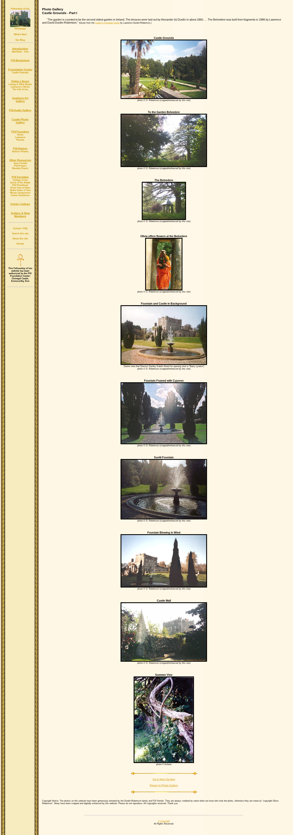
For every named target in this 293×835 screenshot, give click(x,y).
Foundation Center (20, 69)
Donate (20, 243)
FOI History (20, 148)
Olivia (20, 134)
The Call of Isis (20, 89)
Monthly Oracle (20, 168)
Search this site (20, 233)
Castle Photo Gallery (20, 121)
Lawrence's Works (20, 87)
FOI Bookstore (20, 60)
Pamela (20, 140)
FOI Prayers (20, 165)
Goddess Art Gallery (20, 100)
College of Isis (20, 180)
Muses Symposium (20, 192)
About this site (20, 238)
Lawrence (20, 137)
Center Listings (20, 204)
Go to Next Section (164, 779)
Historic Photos (20, 151)
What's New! (20, 34)
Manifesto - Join (20, 51)
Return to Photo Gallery (164, 785)
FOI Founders (20, 131)
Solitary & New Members (20, 215)
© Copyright (164, 821)
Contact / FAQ (20, 228)
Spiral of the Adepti (20, 182)
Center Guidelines (20, 195)
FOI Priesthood (20, 185)
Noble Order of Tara (20, 190)
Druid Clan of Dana (20, 187)
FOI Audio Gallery (20, 110)
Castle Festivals (20, 72)
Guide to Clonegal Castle (107, 23)
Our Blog (20, 40)
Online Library (20, 81)
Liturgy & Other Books (20, 84)
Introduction (20, 48)
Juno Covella (20, 163)
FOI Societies (20, 177)
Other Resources (20, 160)
